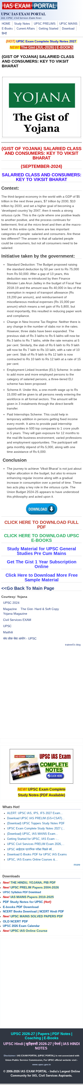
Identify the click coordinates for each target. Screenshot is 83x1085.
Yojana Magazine (15, 613)
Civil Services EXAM (17, 620)
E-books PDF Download (21, 907)
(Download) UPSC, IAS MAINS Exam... (32, 833)
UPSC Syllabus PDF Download (22, 892)
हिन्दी (4, 33)
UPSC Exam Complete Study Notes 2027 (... (36, 828)
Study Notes (22, 23)
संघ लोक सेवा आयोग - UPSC (20, 638)
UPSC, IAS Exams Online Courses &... (32, 859)
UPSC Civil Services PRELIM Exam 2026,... (35, 844)
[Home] (29, 8)
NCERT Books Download (20, 911)
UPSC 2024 (11, 602)
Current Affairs (26, 28)
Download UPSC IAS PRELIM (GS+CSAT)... (36, 818)
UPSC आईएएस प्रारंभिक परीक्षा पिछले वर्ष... (30, 849)
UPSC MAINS (68, 23)
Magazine (10, 609)
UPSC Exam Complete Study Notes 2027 (46, 41)
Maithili (8, 632)
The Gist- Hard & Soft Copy (40, 609)
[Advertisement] (41, 692)
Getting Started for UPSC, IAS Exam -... (33, 839)
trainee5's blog (73, 644)
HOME (6, 23)
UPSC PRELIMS (45, 23)
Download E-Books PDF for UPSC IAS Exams (37, 854)
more (77, 864)
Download (68, 28)
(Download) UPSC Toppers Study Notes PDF (36, 823)
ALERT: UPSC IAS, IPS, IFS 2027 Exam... (35, 813)
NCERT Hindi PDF (51, 911)
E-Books (7, 28)
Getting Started (48, 28)
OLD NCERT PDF (15, 921)
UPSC (7, 626)
